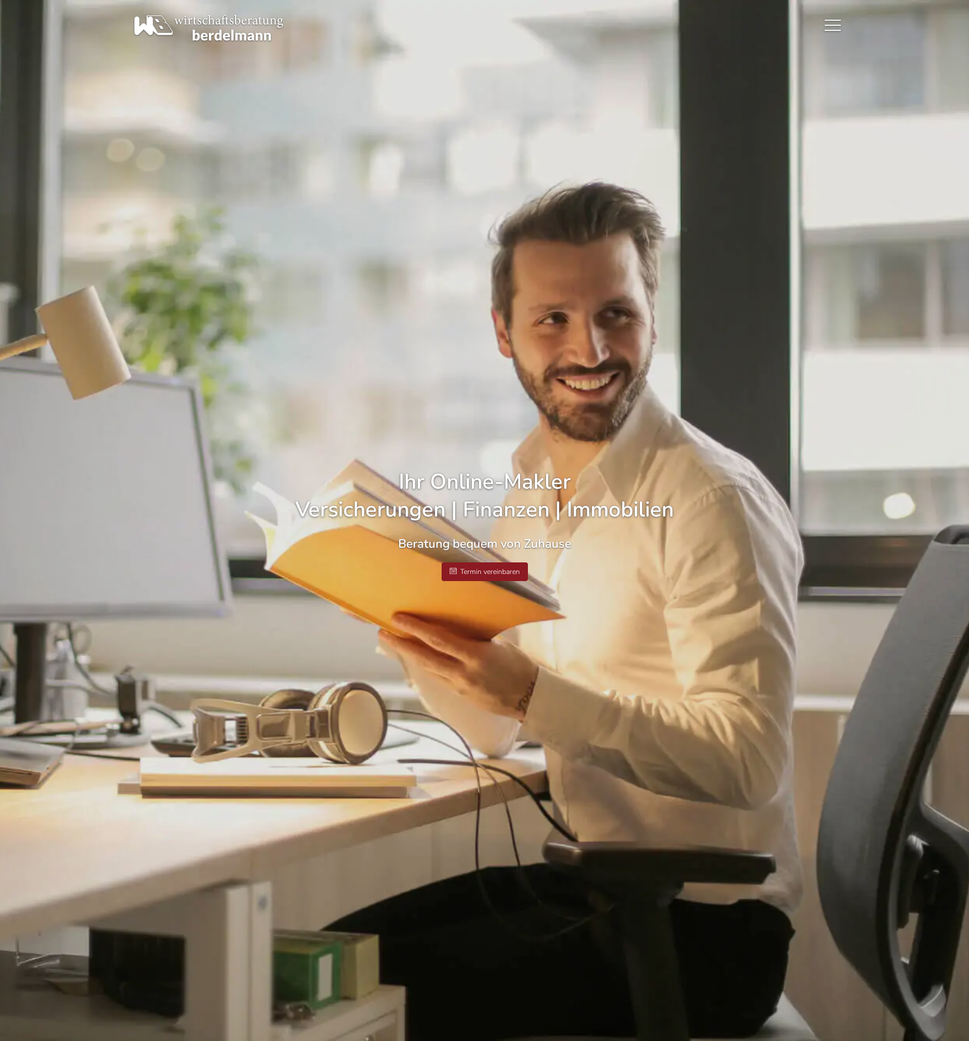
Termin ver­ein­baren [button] (490, 572)
